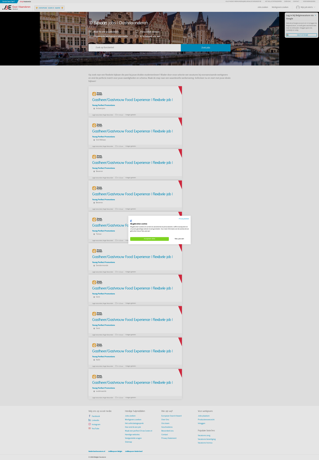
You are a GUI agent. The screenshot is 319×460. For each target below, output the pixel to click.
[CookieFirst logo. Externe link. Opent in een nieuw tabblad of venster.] (131, 221)
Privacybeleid (184, 219)
